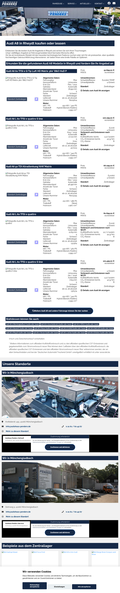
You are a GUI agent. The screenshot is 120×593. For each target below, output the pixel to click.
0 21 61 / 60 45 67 (74, 426)
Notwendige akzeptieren (34, 586)
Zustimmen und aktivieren (60, 447)
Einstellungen (59, 587)
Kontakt (98, 4)
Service (71, 4)
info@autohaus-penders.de (18, 426)
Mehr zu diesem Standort (17, 431)
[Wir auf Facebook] (109, 3)
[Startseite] (9, 4)
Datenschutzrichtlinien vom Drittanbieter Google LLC (48, 442)
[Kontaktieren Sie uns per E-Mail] (114, 3)
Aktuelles (84, 4)
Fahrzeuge (57, 4)
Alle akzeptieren (84, 587)
